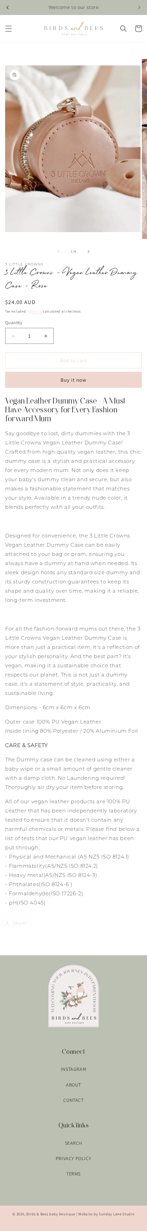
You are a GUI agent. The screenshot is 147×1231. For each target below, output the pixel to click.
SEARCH (73, 1143)
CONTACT (73, 1100)
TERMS (73, 1174)
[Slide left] (58, 251)
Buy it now (73, 380)
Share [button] (19, 923)
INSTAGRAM (73, 1069)
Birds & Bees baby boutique (50, 1214)
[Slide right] (88, 251)
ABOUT (73, 1085)
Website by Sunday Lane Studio (106, 1214)
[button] (8, 28)
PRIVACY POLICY (73, 1158)
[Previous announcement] (7, 7)
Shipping (35, 311)
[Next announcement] (139, 7)
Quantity (13, 322)
